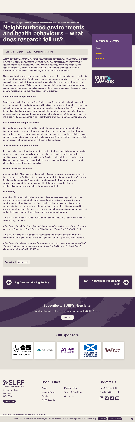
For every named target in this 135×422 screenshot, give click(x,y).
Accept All (102, 419)
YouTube (117, 398)
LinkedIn (101, 398)
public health (23, 262)
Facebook (112, 398)
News (98, 48)
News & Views (48, 392)
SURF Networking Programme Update (105, 282)
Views (99, 53)
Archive (100, 58)
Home (13, 383)
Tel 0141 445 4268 (108, 388)
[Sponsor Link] (22, 350)
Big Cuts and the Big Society (29, 282)
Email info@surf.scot (109, 392)
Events (45, 396)
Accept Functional (115, 419)
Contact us (9, 401)
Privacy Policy (70, 388)
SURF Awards (112, 78)
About (44, 388)
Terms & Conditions (73, 392)
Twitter (107, 398)
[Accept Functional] (132, 419)
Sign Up (67, 317)
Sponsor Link (22, 350)
